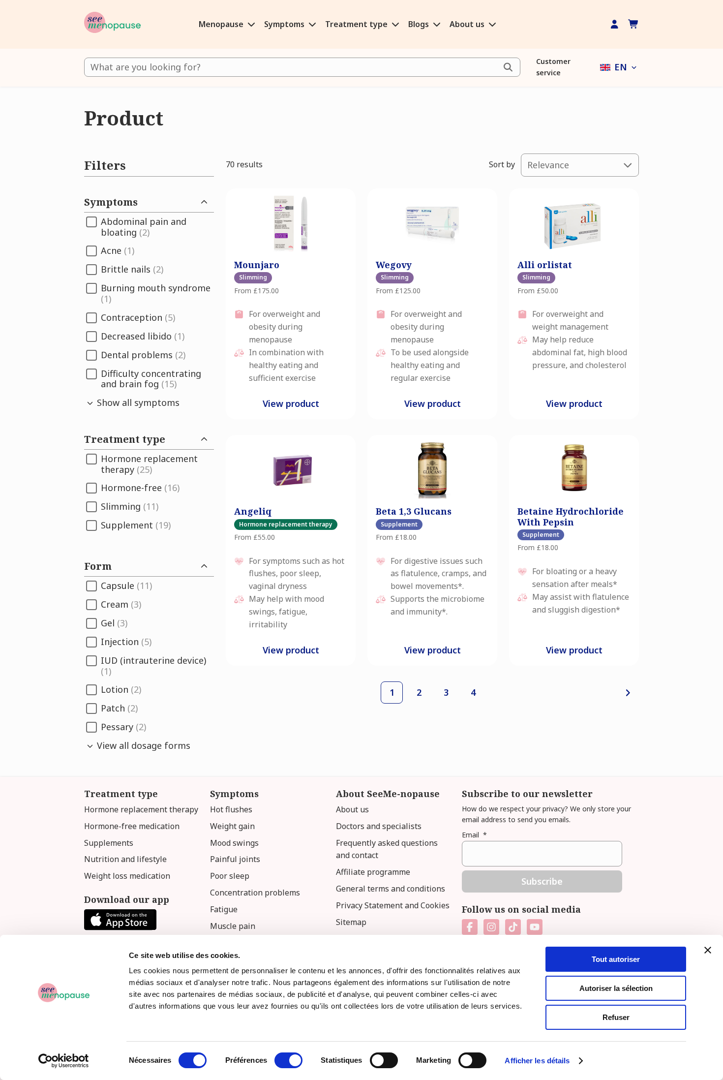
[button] (619, 67)
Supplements (108, 842)
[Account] (614, 24)
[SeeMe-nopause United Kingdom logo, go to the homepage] (112, 24)
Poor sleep (229, 875)
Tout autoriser (616, 959)
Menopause (222, 24)
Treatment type (357, 24)
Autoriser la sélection (616, 988)
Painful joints (235, 859)
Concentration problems (255, 892)
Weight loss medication (127, 875)
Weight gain (232, 826)
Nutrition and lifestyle (125, 859)
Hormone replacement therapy (141, 809)
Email (474, 834)
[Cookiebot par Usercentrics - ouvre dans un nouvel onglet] (64, 1060)
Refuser (616, 1017)
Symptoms (285, 24)
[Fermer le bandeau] (707, 950)
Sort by (502, 164)
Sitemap (351, 922)
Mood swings (234, 842)
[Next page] (628, 692)
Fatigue (224, 909)
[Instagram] (491, 927)
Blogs (419, 24)
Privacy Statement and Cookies (393, 905)
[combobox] (302, 67)
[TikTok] (513, 927)
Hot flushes (231, 809)
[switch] (288, 1060)
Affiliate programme (373, 871)
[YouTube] (534, 927)
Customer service (553, 67)
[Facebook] (470, 927)
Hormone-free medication (132, 826)
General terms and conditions (390, 888)
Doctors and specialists (379, 826)
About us (468, 24)
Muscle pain (232, 926)
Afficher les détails (537, 1060)
